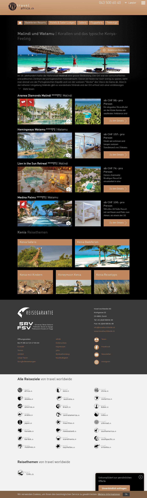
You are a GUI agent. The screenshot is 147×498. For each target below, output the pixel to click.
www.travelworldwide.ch (104, 331)
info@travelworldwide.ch (104, 327)
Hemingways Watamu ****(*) (43, 129)
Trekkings (112, 23)
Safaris (82, 23)
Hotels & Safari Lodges (62, 23)
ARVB (58, 339)
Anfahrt (21, 354)
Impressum (60, 346)
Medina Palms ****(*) (38, 197)
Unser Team (23, 358)
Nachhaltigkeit (62, 358)
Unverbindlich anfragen (114, 488)
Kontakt (21, 346)
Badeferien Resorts (35, 23)
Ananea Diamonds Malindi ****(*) (45, 95)
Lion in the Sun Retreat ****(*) (43, 163)
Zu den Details (116, 121)
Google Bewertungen (27, 361)
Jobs (58, 350)
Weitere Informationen (109, 494)
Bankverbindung (62, 354)
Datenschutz (61, 343)
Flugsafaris (96, 23)
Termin (20, 350)
